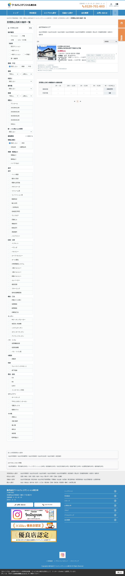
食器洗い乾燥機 (16, 323)
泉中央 (32, 482)
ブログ (66, 510)
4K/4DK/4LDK (15, 120)
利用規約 (50, 561)
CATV (13, 386)
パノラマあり (15, 163)
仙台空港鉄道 (88, 479)
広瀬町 (60, 476)
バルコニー (15, 251)
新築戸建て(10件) (75, 466)
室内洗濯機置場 (16, 292)
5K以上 (13, 124)
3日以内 (13, 147)
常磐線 (61, 55)
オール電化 (15, 260)
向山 (42, 476)
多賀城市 (89, 32)
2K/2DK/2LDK (15, 112)
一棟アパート (15, 50)
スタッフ (67, 501)
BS (12, 382)
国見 (34, 476)
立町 (30, 476)
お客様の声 (67, 505)
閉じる (120, 572)
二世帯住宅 (15, 207)
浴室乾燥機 (15, 347)
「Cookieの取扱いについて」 (20, 573)
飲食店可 (14, 228)
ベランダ (14, 247)
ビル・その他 (22, 40)
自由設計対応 (16, 211)
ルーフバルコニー (17, 255)
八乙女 (41, 482)
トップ (15, 13)
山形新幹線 (96, 479)
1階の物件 (15, 421)
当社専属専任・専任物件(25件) (17, 466)
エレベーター (16, 280)
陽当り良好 (15, 178)
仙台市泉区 (61, 32)
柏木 (38, 476)
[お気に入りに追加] (54, 59)
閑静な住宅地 (16, 182)
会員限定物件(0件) (87, 466)
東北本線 (34, 479)
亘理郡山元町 (62, 46)
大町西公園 (72, 482)
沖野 (51, 476)
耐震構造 (14, 308)
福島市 (41, 34)
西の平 (47, 476)
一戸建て (27, 54)
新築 (23, 66)
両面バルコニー (16, 276)
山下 (65, 55)
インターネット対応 (18, 390)
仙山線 (59, 479)
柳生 (26, 476)
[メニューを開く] (115, 13)
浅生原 (68, 46)
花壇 (22, 476)
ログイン (111, 6)
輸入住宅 (14, 203)
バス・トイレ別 (16, 351)
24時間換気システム (18, 264)
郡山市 (95, 32)
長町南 (56, 482)
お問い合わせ (102, 13)
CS (13, 377)
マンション (14, 36)
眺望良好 (14, 199)
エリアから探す (50, 13)
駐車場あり (15, 437)
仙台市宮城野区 (80, 32)
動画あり (13, 159)
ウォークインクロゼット (19, 366)
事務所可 (14, 223)
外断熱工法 (15, 312)
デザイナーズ (16, 187)
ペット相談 (15, 174)
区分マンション (16, 46)
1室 (110, 93)
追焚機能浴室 (16, 343)
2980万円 (110, 89)
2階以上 (14, 417)
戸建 (23, 36)
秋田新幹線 (79, 479)
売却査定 (32, 13)
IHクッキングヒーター (18, 319)
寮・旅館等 (14, 58)
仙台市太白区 (52, 32)
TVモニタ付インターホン (19, 401)
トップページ (68, 491)
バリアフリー (16, 236)
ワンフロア (15, 215)
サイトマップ (75, 561)
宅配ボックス (16, 405)
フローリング (16, 288)
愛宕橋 (47, 482)
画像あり (13, 155)
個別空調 (14, 284)
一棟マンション (16, 54)
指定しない (14, 66)
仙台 (22, 482)
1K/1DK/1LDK (15, 107)
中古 (29, 66)
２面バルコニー (16, 268)
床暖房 (14, 359)
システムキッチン (17, 328)
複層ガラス (15, 409)
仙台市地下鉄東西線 (44, 479)
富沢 (36, 482)
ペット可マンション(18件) (37, 466)
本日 (23, 143)
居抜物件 (14, 232)
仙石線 (64, 479)
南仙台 (27, 482)
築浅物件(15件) (50, 466)
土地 (12, 40)
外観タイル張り (16, 300)
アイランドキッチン (18, 336)
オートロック (16, 397)
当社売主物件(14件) (63, 466)
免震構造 (14, 304)
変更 (30, 28)
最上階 (14, 425)
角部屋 (14, 433)
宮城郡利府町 (102, 32)
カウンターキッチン (18, 332)
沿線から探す (67, 13)
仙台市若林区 (70, 32)
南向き (14, 429)
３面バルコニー (16, 272)
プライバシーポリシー (62, 561)
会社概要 (84, 13)
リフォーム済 (16, 191)
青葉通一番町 (63, 482)
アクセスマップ (69, 515)
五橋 (55, 476)
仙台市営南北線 (25, 479)
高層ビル (14, 219)
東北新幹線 (71, 479)
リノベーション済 (17, 195)
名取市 (110, 32)
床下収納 (14, 370)
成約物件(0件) (99, 466)
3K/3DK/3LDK (15, 116)
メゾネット (15, 243)
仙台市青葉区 (43, 32)
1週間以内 (23, 147)
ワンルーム (14, 103)
